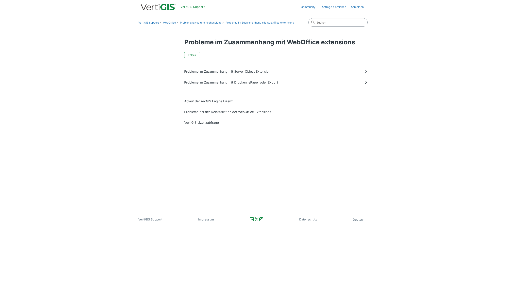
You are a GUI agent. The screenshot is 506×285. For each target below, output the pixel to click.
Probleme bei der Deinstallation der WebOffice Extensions (227, 112)
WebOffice (169, 22)
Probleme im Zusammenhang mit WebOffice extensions (260, 22)
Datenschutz (308, 219)
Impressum (206, 219)
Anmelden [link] (357, 7)
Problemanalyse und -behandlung (201, 22)
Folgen (192, 54)
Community (308, 7)
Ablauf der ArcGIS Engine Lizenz (208, 101)
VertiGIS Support (148, 22)
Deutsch (359, 219)
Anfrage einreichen (334, 7)
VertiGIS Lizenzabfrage (201, 122)
